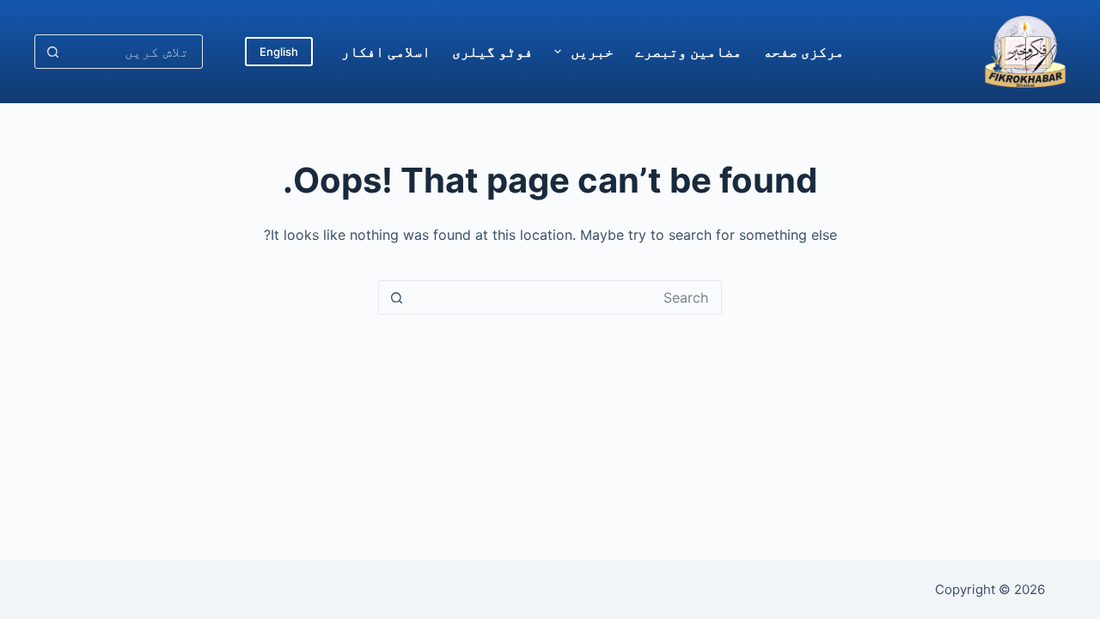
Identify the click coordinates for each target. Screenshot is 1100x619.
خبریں (592, 51)
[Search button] (52, 51)
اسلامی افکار (386, 51)
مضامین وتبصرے (688, 51)
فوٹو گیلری (492, 51)
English (279, 51)
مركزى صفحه (803, 51)
